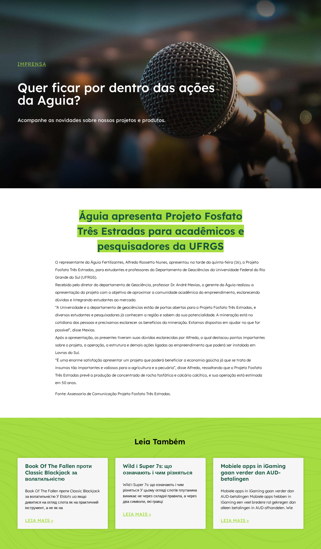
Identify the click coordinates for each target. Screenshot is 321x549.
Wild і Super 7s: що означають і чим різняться (157, 469)
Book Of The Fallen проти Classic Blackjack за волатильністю (58, 472)
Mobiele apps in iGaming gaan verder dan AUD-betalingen (253, 472)
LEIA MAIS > (39, 520)
